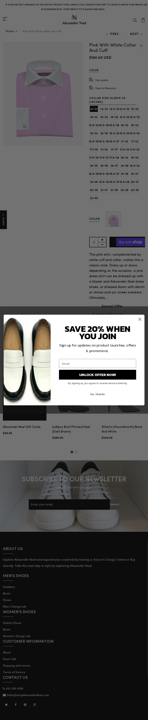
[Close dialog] (140, 319)
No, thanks (97, 394)
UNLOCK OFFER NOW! (97, 374)
